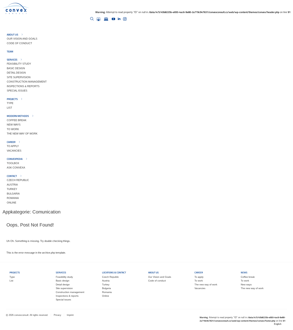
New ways (14, 124)
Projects (12, 99)
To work (13, 129)
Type (10, 103)
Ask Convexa (16, 167)
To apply (13, 146)
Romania (13, 198)
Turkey (12, 189)
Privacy (57, 315)
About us (12, 35)
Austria (12, 184)
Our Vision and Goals (22, 38)
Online (11, 202)
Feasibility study (19, 63)
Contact (12, 176)
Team (10, 51)
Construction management (27, 81)
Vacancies (14, 150)
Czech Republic (18, 180)
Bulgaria (13, 193)
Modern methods (18, 116)
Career (11, 142)
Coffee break (16, 120)
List (9, 107)
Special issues (17, 90)
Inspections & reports (23, 86)
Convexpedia (15, 159)
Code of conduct (19, 43)
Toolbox (13, 163)
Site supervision (19, 77)
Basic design (16, 68)
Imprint (70, 315)
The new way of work (22, 133)
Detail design (16, 72)
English (278, 324)
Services (12, 60)
